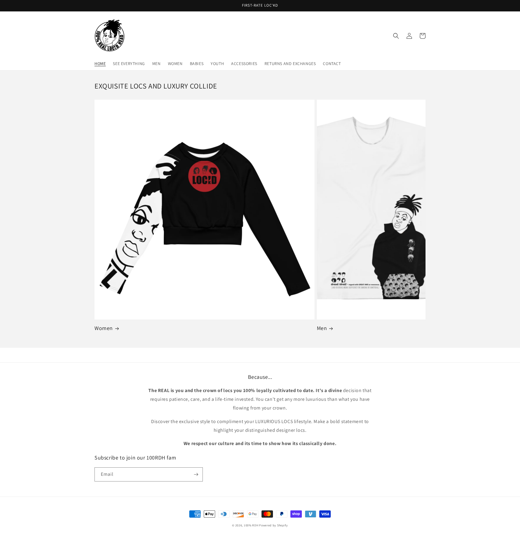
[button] (396, 35)
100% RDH (251, 525)
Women (103, 328)
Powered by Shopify (273, 525)
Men (322, 328)
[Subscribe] (196, 474)
